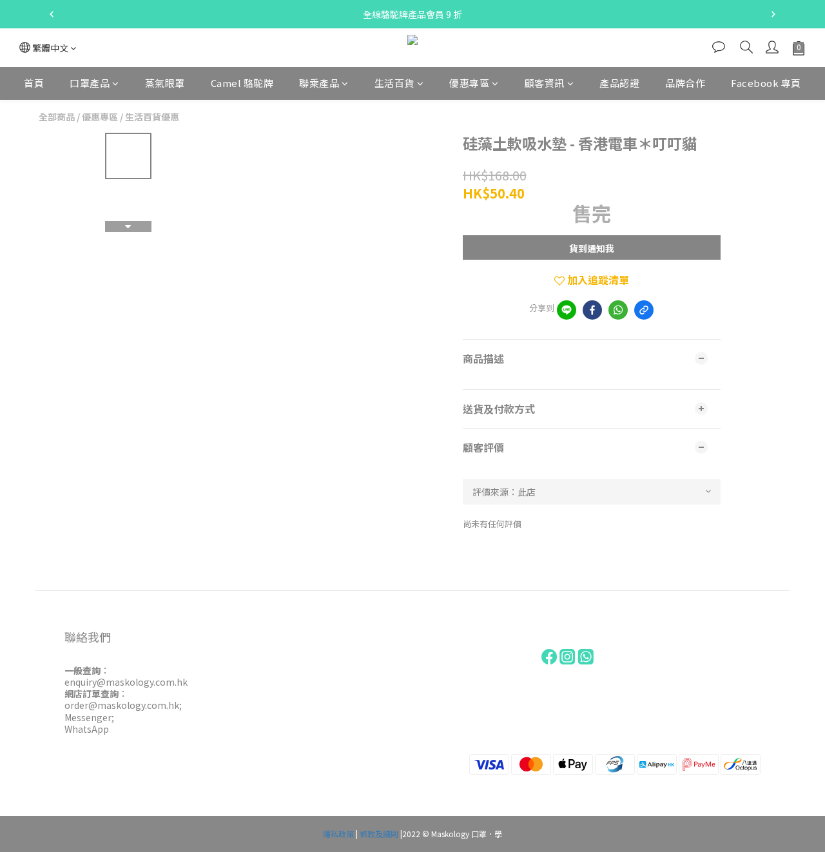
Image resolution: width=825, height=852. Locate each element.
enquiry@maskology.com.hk (126, 681)
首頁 (34, 83)
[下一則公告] (773, 14)
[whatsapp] (618, 310)
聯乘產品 (319, 83)
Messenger (88, 717)
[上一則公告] (51, 14)
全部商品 (57, 116)
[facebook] (592, 310)
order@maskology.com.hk (121, 705)
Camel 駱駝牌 (242, 83)
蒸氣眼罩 (165, 83)
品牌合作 (685, 83)
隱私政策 (338, 833)
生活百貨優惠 (152, 116)
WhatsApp (86, 728)
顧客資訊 (545, 83)
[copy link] (644, 310)
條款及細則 (379, 833)
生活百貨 (394, 83)
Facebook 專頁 (766, 83)
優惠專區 (469, 83)
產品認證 (619, 83)
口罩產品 (90, 83)
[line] (566, 310)
